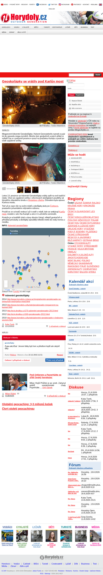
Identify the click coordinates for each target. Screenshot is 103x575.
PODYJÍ (71, 232)
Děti (76, 27)
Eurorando (72, 331)
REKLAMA (94, 4)
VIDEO (5, 4)
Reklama (69, 571)
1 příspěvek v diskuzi (57, 326)
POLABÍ (94, 220)
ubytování (82, 121)
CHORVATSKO (90, 269)
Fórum (75, 465)
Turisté (47, 27)
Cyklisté (25, 27)
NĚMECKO (73, 263)
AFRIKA (92, 272)
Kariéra (75, 571)
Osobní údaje (84, 571)
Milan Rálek (10, 394)
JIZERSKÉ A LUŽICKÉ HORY (81, 226)
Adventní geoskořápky (18, 225)
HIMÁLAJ (72, 252)
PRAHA (71, 209)
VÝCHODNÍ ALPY (82, 243)
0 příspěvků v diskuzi (56, 396)
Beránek (71, 451)
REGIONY (24, 4)
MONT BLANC (74, 260)
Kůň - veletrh (73, 323)
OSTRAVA (87, 240)
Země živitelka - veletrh (77, 289)
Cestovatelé (57, 27)
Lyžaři (67, 27)
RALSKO (96, 203)
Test (92, 27)
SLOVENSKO (93, 266)
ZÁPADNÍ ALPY (75, 269)
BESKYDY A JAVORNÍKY (79, 237)
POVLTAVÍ (72, 220)
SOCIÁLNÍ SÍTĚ (76, 158)
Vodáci (16, 27)
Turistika (16, 292)
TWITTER (53, 4)
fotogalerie (11, 188)
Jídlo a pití (21, 32)
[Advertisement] (51, 53)
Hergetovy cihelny (36, 200)
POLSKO (86, 260)
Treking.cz (72, 150)
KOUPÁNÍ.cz (75, 162)
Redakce (61, 571)
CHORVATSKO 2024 (77, 134)
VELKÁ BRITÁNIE (85, 249)
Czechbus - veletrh (75, 365)
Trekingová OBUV (77, 169)
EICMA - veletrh (74, 353)
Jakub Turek (37, 571)
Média (4, 32)
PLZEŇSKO (91, 232)
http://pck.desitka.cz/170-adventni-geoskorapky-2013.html (32, 311)
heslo (69, 88)
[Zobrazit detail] (20, 192)
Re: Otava (71, 499)
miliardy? (71, 410)
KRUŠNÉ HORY (75, 206)
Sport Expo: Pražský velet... (73, 480)
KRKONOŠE (89, 206)
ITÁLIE (83, 266)
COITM (71, 340)
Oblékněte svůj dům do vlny (73, 492)
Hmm (70, 458)
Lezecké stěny (76, 181)
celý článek (47, 388)
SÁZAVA (78, 203)
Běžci (36, 27)
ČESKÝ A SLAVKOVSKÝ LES (81, 211)
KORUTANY (73, 272)
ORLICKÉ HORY (75, 229)
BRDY (70, 214)
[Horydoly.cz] (26, 18)
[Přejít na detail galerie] (34, 180)
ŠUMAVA (87, 203)
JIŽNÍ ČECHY (84, 220)
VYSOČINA (89, 229)
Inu (69, 394)
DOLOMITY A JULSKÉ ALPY (81, 255)
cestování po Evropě (77, 116)
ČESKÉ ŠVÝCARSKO (90, 223)
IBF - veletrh (73, 306)
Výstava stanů (74, 297)
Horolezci (6, 27)
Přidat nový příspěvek (54, 360)
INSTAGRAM (65, 4)
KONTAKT (86, 4)
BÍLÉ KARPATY (75, 240)
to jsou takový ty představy (74, 417)
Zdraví (11, 32)
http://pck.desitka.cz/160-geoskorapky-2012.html (28, 314)
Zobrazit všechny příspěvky (81, 468)
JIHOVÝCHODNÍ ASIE (78, 258)
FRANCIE (72, 249)
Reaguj (60, 355)
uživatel (70, 82)
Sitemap (47, 573)
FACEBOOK (43, 4)
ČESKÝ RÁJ (73, 223)
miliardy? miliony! (74, 401)
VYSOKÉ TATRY (15, 4)
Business (84, 27)
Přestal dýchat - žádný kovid (73, 423)
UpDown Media (95, 571)
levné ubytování (81, 128)
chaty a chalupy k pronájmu (83, 124)
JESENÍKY (81, 232)
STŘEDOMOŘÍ (90, 246)
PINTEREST (77, 4)
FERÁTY (32, 4)
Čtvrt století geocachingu (18, 408)
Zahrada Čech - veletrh (77, 314)
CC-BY (4, 571)
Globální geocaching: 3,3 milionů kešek (27, 404)
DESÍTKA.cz (75, 173)
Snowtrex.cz (73, 146)
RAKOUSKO (73, 266)
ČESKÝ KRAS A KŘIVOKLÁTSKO (83, 217)
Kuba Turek (9, 324)
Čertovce (54, 206)
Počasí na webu (76, 177)
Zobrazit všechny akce (78, 285)
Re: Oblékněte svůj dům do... (73, 473)
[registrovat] (79, 96)
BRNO (96, 240)
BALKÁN (84, 272)
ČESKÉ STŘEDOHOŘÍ (78, 234)
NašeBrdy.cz (75, 166)
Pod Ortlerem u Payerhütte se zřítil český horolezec (45, 376)
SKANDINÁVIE (85, 263)
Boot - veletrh (74, 374)
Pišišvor (13, 355)
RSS (41, 573)
